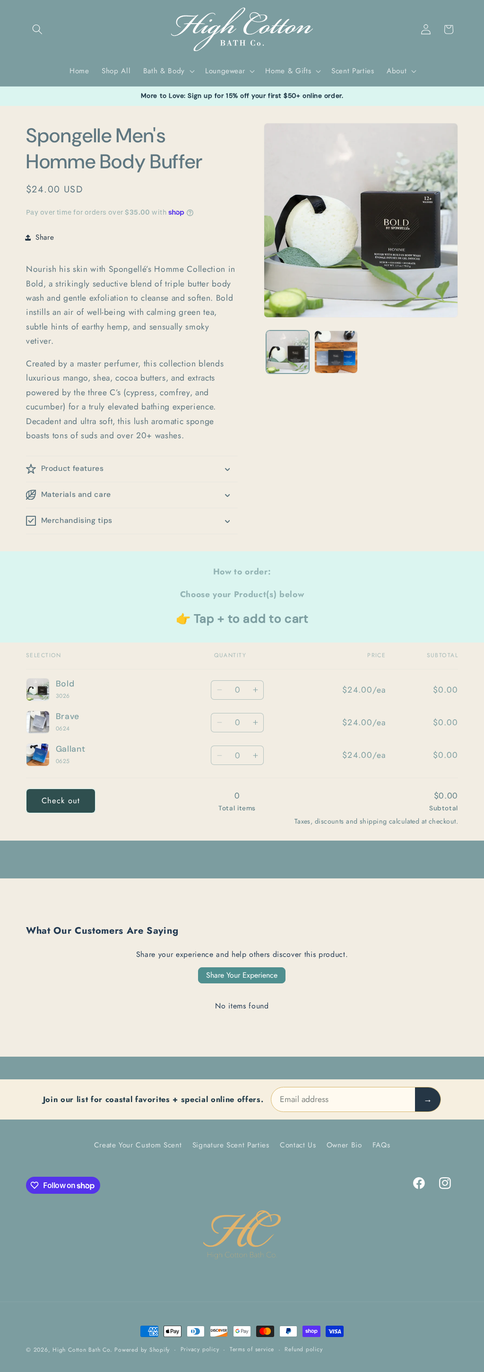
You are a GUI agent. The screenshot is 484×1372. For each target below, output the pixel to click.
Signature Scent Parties (230, 1145)
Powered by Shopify (142, 1350)
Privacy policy (200, 1349)
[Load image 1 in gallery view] (287, 351)
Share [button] (44, 237)
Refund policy (303, 1349)
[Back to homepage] (242, 1235)
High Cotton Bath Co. (82, 1350)
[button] (37, 29)
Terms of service (252, 1349)
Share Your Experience (241, 975)
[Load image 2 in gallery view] (335, 351)
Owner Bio (344, 1145)
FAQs (381, 1145)
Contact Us (298, 1145)
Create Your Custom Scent (138, 1145)
